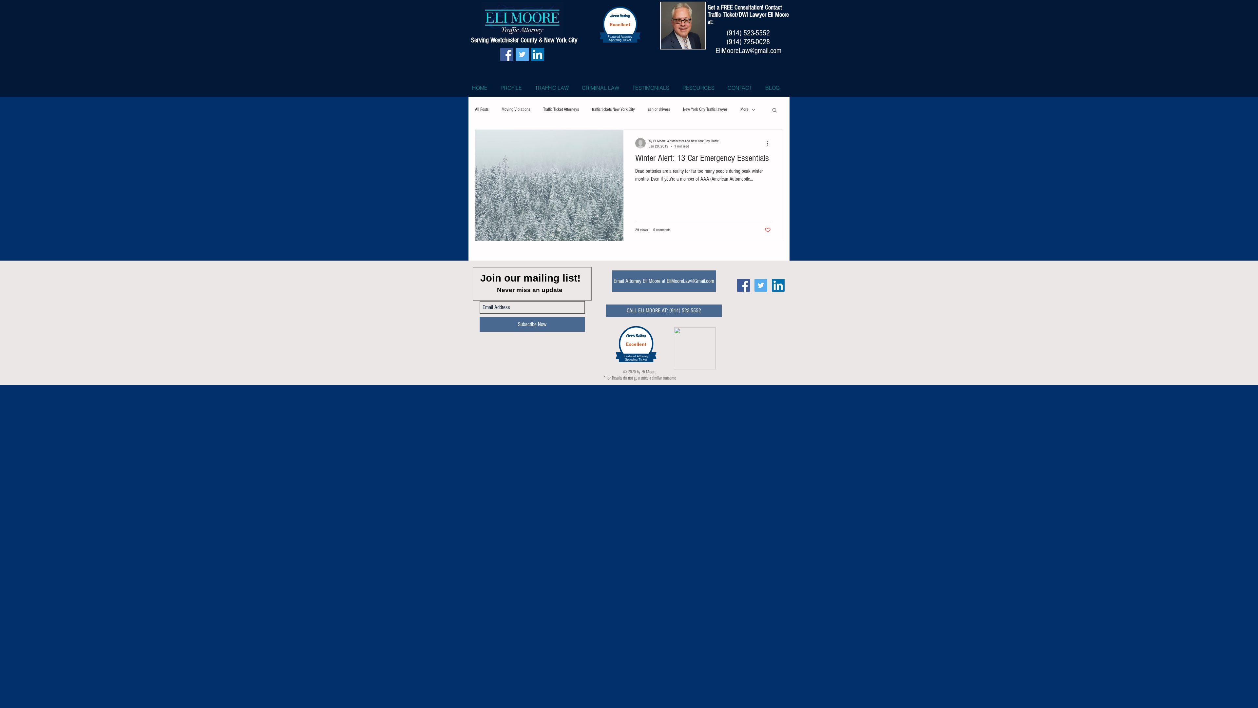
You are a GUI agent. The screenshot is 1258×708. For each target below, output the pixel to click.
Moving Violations (516, 109)
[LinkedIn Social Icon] (537, 54)
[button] (775, 110)
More (744, 109)
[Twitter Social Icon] (522, 54)
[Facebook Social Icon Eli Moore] (743, 285)
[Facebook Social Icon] (506, 54)
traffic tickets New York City (613, 109)
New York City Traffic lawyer (705, 109)
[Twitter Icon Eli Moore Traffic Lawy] (760, 285)
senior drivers (659, 109)
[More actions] (770, 143)
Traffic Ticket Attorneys (561, 109)
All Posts (481, 109)
